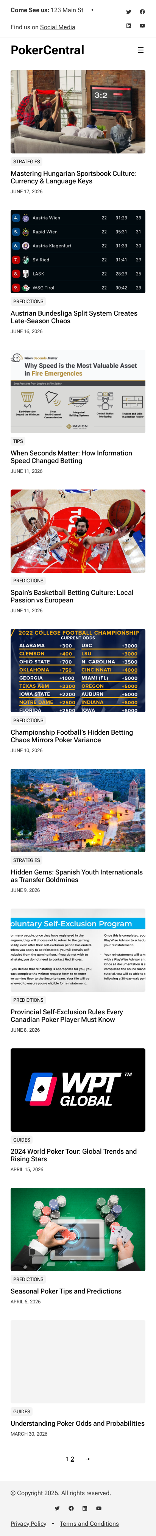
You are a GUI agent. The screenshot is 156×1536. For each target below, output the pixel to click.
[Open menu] (140, 50)
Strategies (26, 161)
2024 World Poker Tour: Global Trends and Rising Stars (74, 1155)
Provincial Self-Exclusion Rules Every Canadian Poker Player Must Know (67, 1015)
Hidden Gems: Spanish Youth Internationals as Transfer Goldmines (77, 876)
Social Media (57, 27)
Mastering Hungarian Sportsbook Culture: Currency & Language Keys (74, 177)
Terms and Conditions (89, 1523)
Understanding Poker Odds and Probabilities (78, 1423)
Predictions (28, 301)
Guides (21, 1140)
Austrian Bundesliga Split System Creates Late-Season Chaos (74, 317)
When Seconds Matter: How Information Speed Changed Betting (71, 457)
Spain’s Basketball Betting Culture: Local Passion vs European (72, 596)
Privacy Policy (28, 1523)
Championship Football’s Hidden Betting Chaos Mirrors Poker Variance (72, 736)
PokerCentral (47, 50)
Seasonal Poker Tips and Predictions (66, 1291)
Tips (18, 441)
